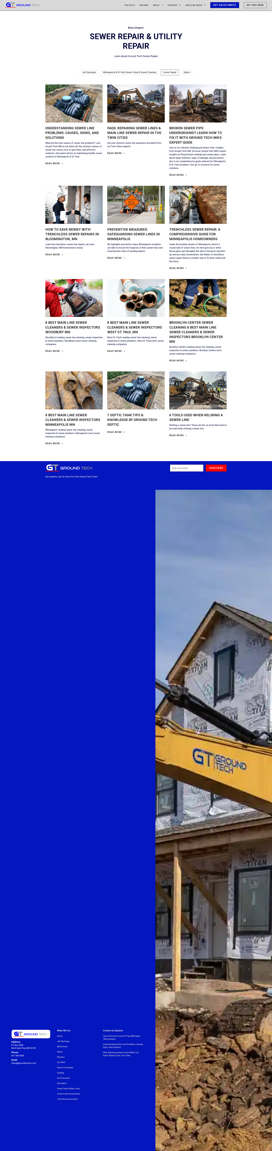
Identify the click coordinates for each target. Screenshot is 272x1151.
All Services (62, 1046)
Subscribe (216, 468)
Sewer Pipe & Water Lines (68, 1088)
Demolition (62, 1083)
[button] (158, 5)
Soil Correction (63, 1078)
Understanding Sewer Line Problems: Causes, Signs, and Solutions (123, 1045)
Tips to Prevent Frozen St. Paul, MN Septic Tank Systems (121, 1037)
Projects (130, 5)
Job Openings (63, 1041)
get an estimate (224, 5)
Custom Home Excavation (68, 1094)
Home (59, 1036)
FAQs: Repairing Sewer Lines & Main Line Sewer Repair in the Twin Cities (121, 1054)
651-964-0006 (255, 5)
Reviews (144, 5)
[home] (22, 5)
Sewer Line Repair (65, 1067)
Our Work (61, 1062)
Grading (60, 1073)
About (60, 1052)
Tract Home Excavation (67, 1099)
